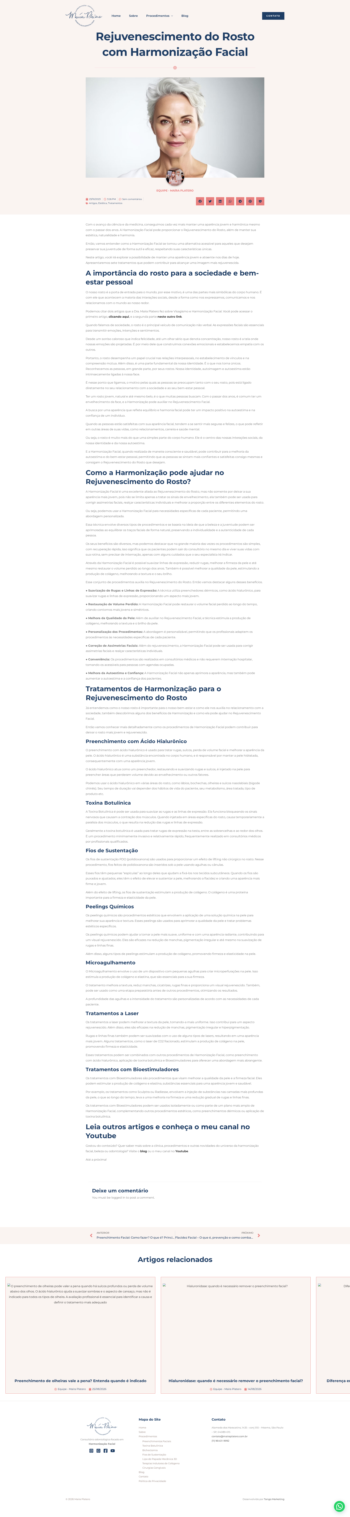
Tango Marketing (274, 1499)
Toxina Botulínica (152, 1445)
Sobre (133, 16)
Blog (184, 16)
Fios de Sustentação (154, 1454)
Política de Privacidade (152, 1481)
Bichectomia (150, 1450)
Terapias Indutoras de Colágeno (161, 1463)
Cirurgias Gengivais (154, 1467)
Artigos (93, 203)
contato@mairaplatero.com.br (230, 1436)
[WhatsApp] (98, 1451)
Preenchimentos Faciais (156, 1441)
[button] (273, 16)
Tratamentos (115, 203)
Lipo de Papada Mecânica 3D (159, 1458)
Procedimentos (157, 16)
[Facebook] (105, 1451)
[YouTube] (112, 1451)
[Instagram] (91, 1451)
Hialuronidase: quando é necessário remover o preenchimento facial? (236, 1381)
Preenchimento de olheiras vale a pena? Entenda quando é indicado (80, 1381)
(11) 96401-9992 (220, 1440)
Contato (143, 1476)
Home (116, 16)
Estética (102, 203)
